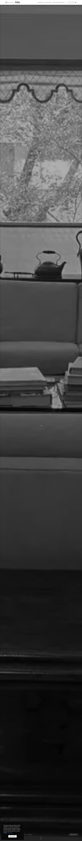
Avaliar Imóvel (48, 2)
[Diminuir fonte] (69, 2)
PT (66, 2)
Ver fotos (73, 834)
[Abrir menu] (76, 2)
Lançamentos (41, 2)
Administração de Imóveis (59, 2)
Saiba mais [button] (9, 832)
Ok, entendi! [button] (12, 836)
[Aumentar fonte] (72, 2)
